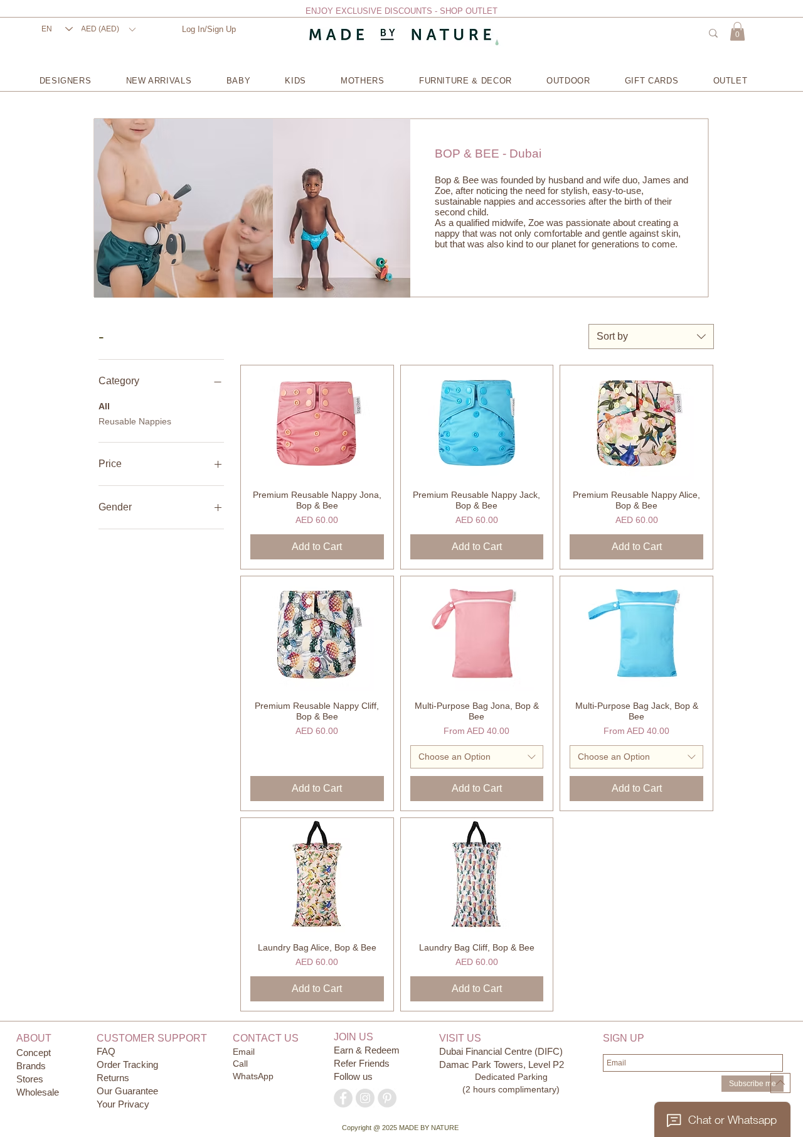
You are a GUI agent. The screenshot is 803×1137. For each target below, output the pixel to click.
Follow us (353, 1076)
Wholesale (37, 1092)
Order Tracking (127, 1064)
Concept (33, 1052)
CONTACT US (266, 1038)
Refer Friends (362, 1063)
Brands (31, 1065)
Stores (31, 1079)
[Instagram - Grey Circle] (365, 1098)
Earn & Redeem (367, 1050)
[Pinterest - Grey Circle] (387, 1098)
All (104, 406)
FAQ (106, 1051)
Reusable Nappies (134, 421)
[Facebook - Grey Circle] (343, 1098)
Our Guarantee (127, 1091)
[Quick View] (317, 422)
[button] (108, 29)
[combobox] (651, 336)
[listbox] (108, 29)
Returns (113, 1077)
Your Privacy (123, 1104)
